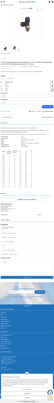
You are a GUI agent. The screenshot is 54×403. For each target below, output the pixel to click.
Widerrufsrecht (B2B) (5, 325)
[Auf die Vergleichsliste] (37, 10)
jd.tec (34, 401)
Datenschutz (4, 317)
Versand (11, 78)
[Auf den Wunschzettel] (41, 10)
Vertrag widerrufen (27, 305)
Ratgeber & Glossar (5, 348)
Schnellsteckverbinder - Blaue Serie (31, 66)
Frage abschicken (27, 277)
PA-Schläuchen (18, 131)
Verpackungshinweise (6, 321)
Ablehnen (27, 397)
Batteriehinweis (4, 319)
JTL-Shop (25, 401)
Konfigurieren (27, 393)
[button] (49, 2)
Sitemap (3, 328)
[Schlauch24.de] (27, 1)
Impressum (3, 312)
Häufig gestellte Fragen (6, 335)
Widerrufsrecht (4, 323)
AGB (2, 314)
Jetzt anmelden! (40, 292)
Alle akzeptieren (27, 389)
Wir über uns (3, 337)
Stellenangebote (4, 339)
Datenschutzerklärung (7, 385)
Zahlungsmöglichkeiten (6, 341)
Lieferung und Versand (6, 343)
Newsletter (3, 346)
